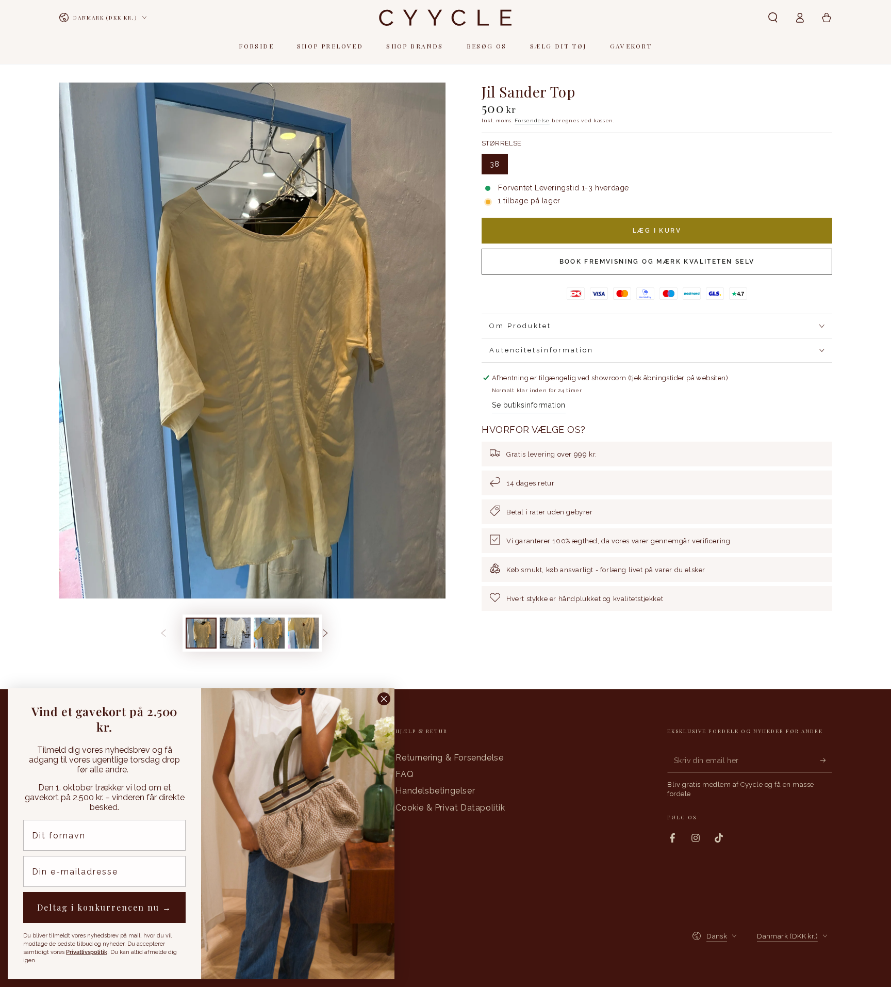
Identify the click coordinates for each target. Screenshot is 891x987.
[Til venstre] (171, 633)
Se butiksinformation (529, 405)
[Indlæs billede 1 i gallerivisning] (201, 633)
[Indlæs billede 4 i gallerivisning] (303, 633)
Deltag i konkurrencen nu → (104, 907)
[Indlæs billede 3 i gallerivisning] (269, 633)
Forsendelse (532, 120)
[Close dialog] (383, 698)
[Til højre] (333, 633)
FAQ (404, 774)
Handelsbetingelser (435, 791)
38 (498, 167)
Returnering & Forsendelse (449, 758)
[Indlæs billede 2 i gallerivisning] (235, 633)
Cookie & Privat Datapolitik (450, 808)
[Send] (826, 760)
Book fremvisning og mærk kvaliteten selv (657, 261)
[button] (773, 17)
